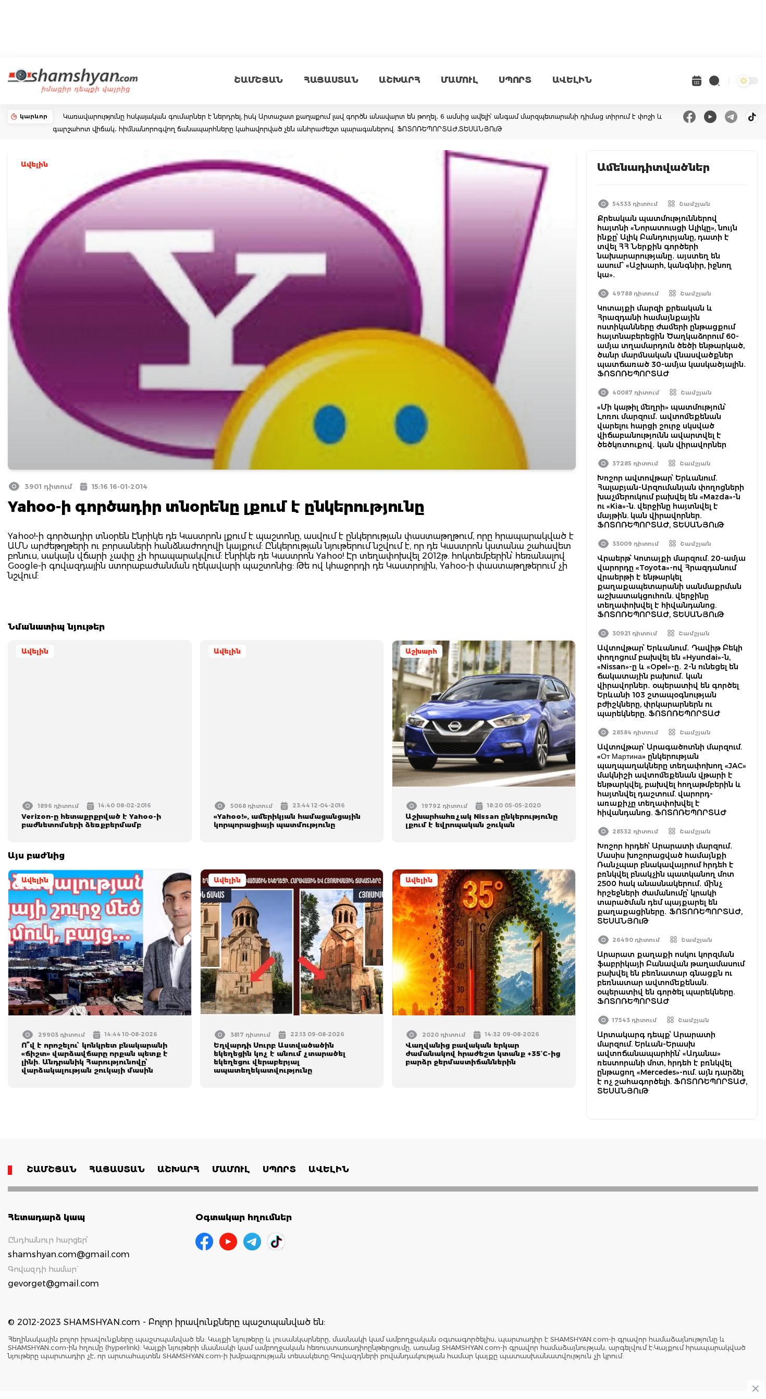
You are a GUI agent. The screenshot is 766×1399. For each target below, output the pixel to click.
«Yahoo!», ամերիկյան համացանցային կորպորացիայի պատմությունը (287, 820)
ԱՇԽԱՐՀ (399, 80)
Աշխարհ (421, 651)
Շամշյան (694, 203)
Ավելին (34, 164)
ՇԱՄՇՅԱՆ (258, 80)
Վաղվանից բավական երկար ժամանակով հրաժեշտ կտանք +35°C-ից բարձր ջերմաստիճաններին (482, 1053)
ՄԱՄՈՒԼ (459, 80)
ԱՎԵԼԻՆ (572, 80)
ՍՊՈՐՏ (515, 80)
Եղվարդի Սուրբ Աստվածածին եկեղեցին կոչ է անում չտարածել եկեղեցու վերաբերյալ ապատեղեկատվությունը (279, 1057)
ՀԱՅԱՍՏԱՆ (331, 80)
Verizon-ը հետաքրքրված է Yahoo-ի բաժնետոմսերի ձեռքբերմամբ (91, 820)
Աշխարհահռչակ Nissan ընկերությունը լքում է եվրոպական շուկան (481, 820)
